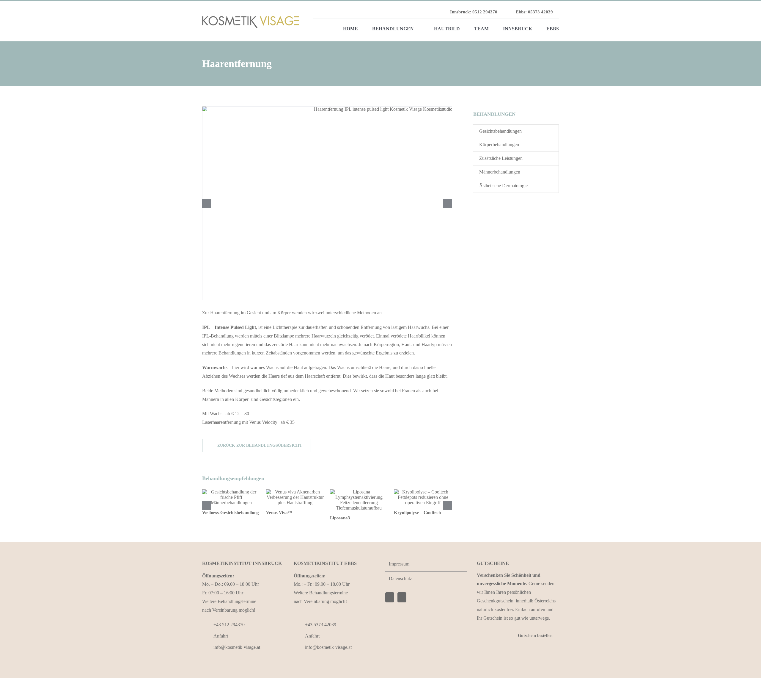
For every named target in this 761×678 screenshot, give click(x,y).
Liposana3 (340, 517)
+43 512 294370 (229, 624)
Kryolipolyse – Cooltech (417, 512)
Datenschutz (400, 578)
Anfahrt (220, 635)
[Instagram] (401, 597)
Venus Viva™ (279, 512)
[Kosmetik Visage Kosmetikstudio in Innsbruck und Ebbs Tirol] (250, 18)
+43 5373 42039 (320, 624)
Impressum (399, 563)
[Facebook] (389, 597)
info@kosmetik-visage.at (236, 647)
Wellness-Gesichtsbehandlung (230, 512)
